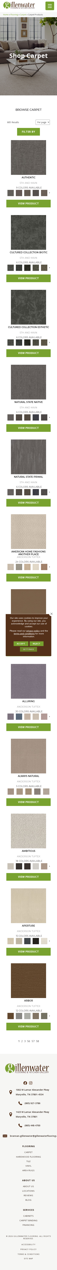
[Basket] (28, 755)
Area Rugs (28, 1170)
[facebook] (25, 1083)
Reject (36, 643)
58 (37, 1041)
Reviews (28, 1195)
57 (33, 1041)
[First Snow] (44, 941)
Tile (28, 1161)
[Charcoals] (19, 866)
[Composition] (35, 267)
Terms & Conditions (28, 1254)
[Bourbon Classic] (28, 606)
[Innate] (35, 417)
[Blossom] (44, 716)
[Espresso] (35, 941)
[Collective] (27, 267)
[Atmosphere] (19, 566)
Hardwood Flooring (28, 1156)
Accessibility (28, 1244)
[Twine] (46, 791)
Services (28, 1209)
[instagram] (30, 1083)
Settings (28, 649)
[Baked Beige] (27, 566)
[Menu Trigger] (49, 6)
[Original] (44, 417)
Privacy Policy (28, 1249)
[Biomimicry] (28, 232)
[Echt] (19, 192)
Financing (28, 1225)
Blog (28, 1200)
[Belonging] (28, 381)
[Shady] (37, 791)
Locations (28, 1190)
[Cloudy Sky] (19, 1015)
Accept (21, 643)
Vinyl (28, 1165)
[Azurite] (19, 716)
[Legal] (35, 192)
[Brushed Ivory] (35, 566)
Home (6, 14)
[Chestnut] (28, 980)
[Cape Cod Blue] (27, 941)
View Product (28, 203)
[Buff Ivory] (28, 905)
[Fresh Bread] (44, 866)
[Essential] (19, 417)
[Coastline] (27, 1015)
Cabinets (28, 1215)
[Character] (19, 267)
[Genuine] (27, 192)
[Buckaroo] (44, 566)
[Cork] (20, 791)
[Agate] (28, 531)
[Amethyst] (28, 681)
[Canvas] (28, 830)
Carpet (23, 14)
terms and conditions (24, 633)
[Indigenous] (27, 417)
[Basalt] (27, 716)
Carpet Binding (28, 1220)
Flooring (14, 14)
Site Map (28, 1258)
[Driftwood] (35, 1015)
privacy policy (33, 631)
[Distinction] (44, 267)
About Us (28, 1180)
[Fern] (44, 1015)
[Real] (44, 192)
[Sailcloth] (28, 791)
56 (28, 1041)
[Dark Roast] (27, 866)
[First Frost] (35, 866)
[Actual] (28, 157)
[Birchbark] (35, 716)
